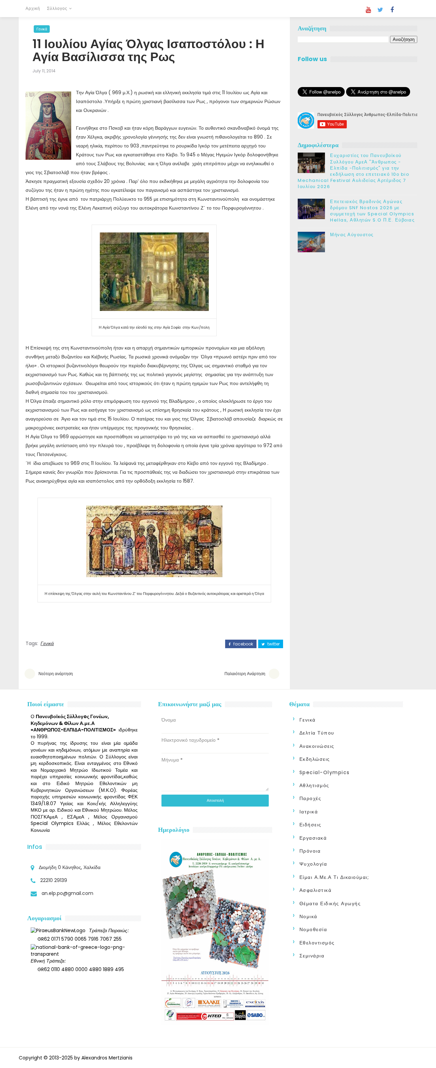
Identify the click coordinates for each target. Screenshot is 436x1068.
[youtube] (368, 9)
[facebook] (392, 9)
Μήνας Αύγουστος (352, 234)
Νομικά (308, 916)
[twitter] (380, 9)
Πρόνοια (310, 851)
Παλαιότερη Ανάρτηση (244, 674)
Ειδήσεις (310, 824)
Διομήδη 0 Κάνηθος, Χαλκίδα (69, 867)
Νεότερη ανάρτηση (55, 674)
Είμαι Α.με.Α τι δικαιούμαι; (334, 877)
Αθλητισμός (314, 785)
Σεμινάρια (312, 955)
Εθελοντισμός (317, 942)
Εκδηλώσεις (314, 759)
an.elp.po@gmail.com (67, 893)
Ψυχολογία (313, 863)
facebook (242, 644)
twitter (273, 644)
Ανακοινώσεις (316, 746)
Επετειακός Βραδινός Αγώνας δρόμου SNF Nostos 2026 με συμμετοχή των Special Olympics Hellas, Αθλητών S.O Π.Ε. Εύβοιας (372, 211)
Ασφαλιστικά (315, 890)
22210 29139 (53, 880)
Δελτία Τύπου (316, 732)
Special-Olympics (324, 772)
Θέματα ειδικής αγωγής (330, 903)
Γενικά (41, 29)
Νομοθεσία (313, 929)
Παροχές (310, 798)
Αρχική (33, 8)
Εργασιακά (313, 838)
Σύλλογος (57, 8)
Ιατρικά (308, 811)
